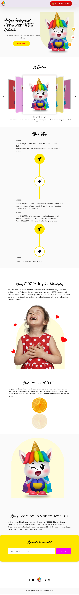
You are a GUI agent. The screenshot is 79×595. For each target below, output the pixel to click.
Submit (63, 551)
